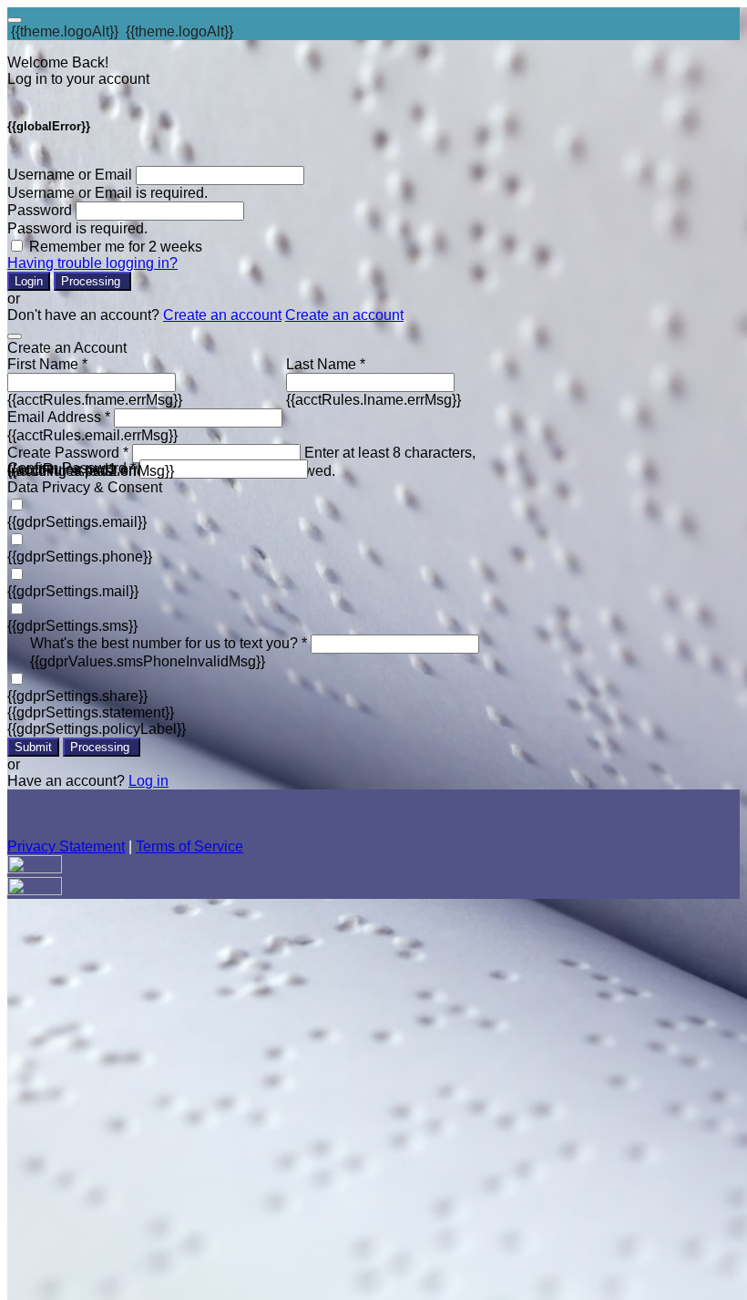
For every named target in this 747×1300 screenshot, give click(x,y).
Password (39, 210)
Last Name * (325, 364)
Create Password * (67, 452)
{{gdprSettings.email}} (77, 522)
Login (29, 281)
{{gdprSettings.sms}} (72, 626)
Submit (33, 747)
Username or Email (69, 174)
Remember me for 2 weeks (115, 246)
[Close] (14, 336)
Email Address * (58, 417)
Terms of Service (189, 846)
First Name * (47, 364)
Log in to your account (78, 79)
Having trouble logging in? (92, 263)
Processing (92, 281)
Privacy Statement (66, 846)
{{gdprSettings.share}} (77, 696)
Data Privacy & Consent (84, 487)
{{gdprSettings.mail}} (72, 591)
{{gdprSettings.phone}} (79, 556)
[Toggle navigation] (14, 20)
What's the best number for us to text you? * (168, 643)
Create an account (222, 315)
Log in (148, 781)
